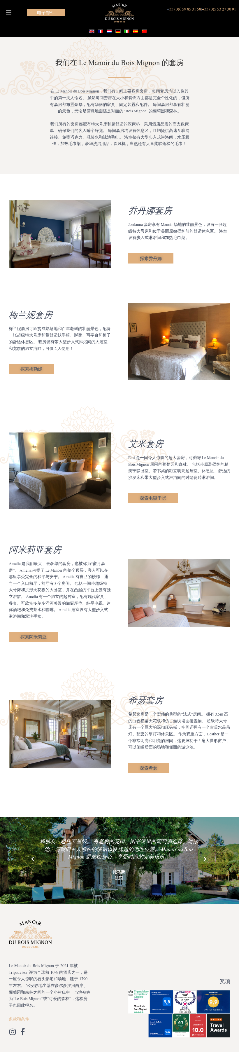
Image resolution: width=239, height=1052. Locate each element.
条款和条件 (19, 1019)
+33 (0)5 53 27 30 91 (219, 9)
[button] (8, 12)
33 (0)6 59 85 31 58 (185, 9)
